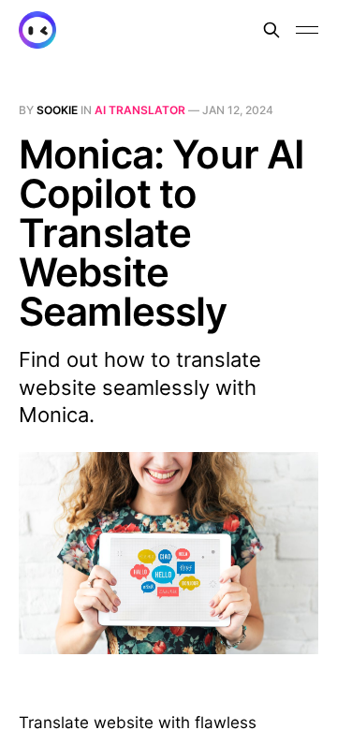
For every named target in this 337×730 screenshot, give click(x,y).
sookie (57, 110)
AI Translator (140, 110)
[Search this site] (271, 30)
